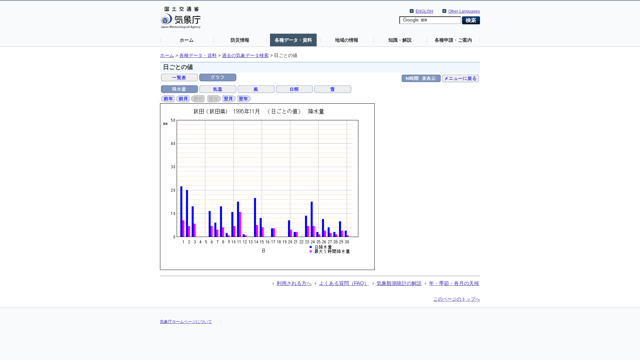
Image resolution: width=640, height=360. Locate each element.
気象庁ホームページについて (186, 321)
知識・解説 (400, 40)
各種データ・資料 (293, 40)
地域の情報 (346, 40)
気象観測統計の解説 (399, 283)
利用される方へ (294, 283)
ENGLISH (424, 11)
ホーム (187, 40)
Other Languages (464, 11)
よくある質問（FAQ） (344, 283)
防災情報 (240, 40)
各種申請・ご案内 (453, 40)
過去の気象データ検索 (245, 55)
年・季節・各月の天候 (454, 283)
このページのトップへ (456, 299)
